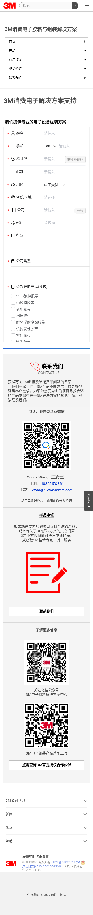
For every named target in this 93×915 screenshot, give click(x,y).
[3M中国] (9, 5)
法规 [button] (9, 827)
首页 (12, 42)
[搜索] (75, 5)
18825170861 (52, 484)
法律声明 (28, 856)
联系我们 (15, 78)
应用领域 (15, 60)
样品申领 (46, 515)
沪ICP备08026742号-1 (65, 862)
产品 (12, 51)
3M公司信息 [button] (16, 800)
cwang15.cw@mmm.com (52, 490)
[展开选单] (87, 6)
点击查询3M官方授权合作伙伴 (46, 765)
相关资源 (15, 69)
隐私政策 (43, 856)
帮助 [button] (9, 841)
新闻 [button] (9, 814)
